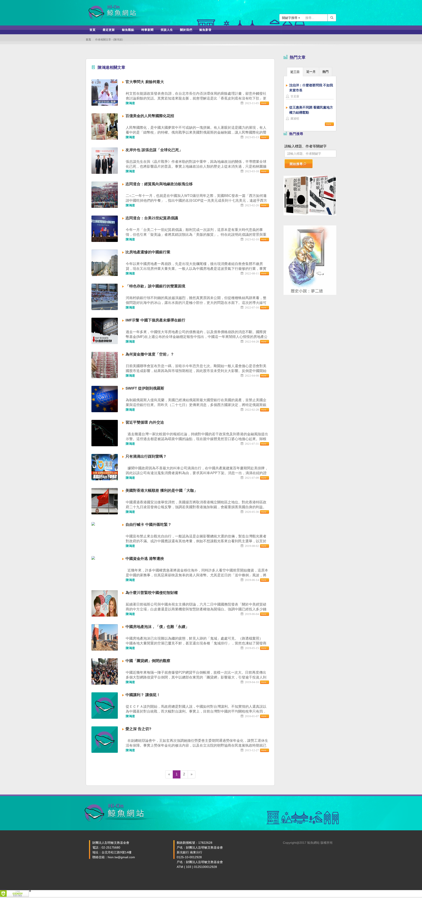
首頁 (88, 39)
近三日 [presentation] (295, 72)
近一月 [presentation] (311, 71)
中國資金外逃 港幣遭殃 (145, 559)
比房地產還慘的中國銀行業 (148, 252)
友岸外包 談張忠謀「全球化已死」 (154, 150)
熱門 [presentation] (325, 71)
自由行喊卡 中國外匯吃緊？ (148, 524)
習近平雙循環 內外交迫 (145, 422)
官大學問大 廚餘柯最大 (145, 82)
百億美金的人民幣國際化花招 (150, 116)
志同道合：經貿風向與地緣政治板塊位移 (159, 184)
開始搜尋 (296, 164)
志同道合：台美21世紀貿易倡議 (152, 218)
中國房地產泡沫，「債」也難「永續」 (157, 627)
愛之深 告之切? (138, 729)
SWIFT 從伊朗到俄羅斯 (145, 388)
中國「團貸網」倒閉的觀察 (148, 661)
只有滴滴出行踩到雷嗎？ (146, 456)
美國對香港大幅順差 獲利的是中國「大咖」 (162, 490)
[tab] (295, 71)
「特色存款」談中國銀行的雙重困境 (155, 286)
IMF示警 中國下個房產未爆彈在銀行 (155, 320)
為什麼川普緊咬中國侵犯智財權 (152, 593)
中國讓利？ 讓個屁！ (143, 695)
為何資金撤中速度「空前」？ (150, 354)
